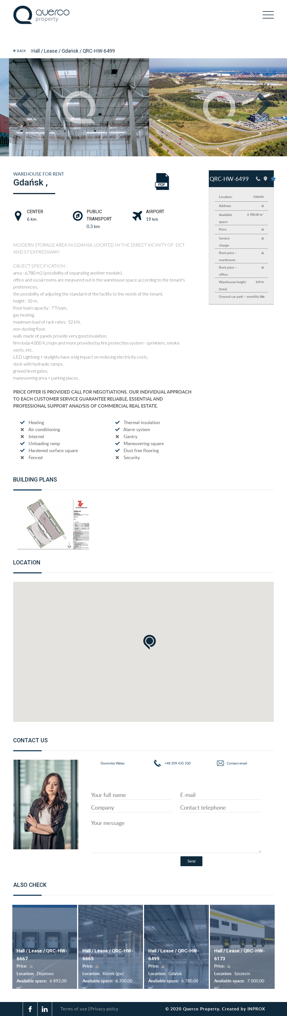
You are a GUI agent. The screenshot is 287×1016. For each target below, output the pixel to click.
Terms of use (74, 1009)
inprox (256, 1009)
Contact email (237, 763)
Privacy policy (104, 1009)
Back (21, 51)
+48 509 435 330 (177, 763)
